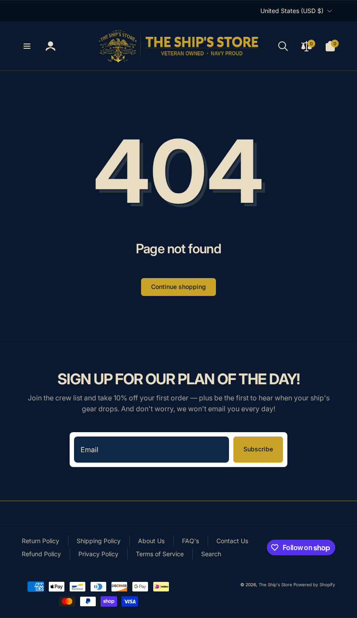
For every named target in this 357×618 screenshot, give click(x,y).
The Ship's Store (275, 584)
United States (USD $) (291, 10)
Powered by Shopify (314, 584)
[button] (27, 46)
